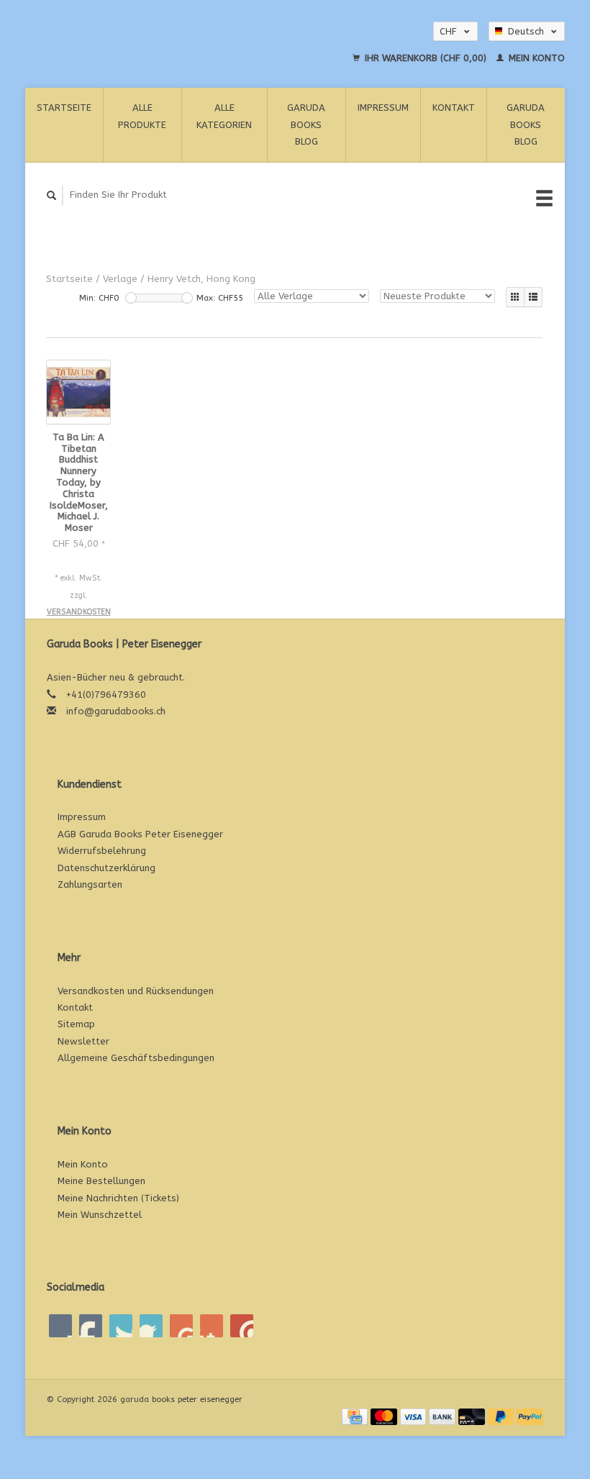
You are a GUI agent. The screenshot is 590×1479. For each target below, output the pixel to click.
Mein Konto (535, 58)
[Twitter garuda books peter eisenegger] (90, 1325)
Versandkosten (79, 611)
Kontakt (453, 107)
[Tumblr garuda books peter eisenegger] (211, 1325)
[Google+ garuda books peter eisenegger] (120, 1325)
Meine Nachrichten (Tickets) (118, 1198)
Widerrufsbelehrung (102, 850)
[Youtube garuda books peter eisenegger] (181, 1325)
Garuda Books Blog (306, 124)
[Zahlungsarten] (356, 1416)
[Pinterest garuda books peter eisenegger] (151, 1325)
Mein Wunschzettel (100, 1214)
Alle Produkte (142, 115)
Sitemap (76, 1024)
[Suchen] (52, 195)
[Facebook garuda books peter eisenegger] (60, 1325)
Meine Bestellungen (101, 1180)
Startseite (64, 107)
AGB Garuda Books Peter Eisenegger (140, 834)
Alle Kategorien (224, 115)
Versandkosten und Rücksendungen (136, 991)
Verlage (120, 278)
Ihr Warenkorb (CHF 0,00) (425, 58)
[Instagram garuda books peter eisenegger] (241, 1325)
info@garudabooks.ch (115, 711)
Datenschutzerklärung (106, 868)
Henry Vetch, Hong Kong (201, 278)
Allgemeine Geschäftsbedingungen (136, 1057)
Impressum (383, 107)
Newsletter (83, 1041)
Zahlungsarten (90, 884)
